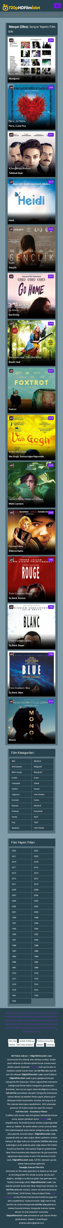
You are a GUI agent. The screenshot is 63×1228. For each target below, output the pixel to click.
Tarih (36, 822)
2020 (36, 856)
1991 (14, 940)
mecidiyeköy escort (31, 1031)
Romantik (38, 811)
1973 (14, 990)
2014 (36, 873)
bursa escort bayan (48, 1013)
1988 (36, 945)
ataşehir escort (12, 1013)
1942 (14, 1001)
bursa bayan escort (14, 1017)
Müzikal (37, 805)
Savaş (14, 817)
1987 (14, 951)
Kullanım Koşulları (45, 1041)
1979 (14, 973)
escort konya (27, 1028)
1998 (36, 917)
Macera (15, 805)
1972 (36, 990)
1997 (14, 923)
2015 (14, 873)
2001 (14, 912)
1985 (14, 956)
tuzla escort (11, 1020)
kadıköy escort (24, 1024)
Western (15, 828)
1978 (36, 973)
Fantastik (16, 783)
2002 (36, 906)
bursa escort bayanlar (33, 1017)
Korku (36, 800)
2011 (14, 884)
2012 (36, 878)
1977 (14, 979)
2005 (14, 901)
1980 (36, 967)
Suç (13, 822)
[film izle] (21, 6)
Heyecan (16, 794)
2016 (36, 867)
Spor (36, 817)
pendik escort (51, 1020)
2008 (36, 890)
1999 (14, 917)
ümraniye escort (38, 1024)
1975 (14, 984)
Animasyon (17, 766)
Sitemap (50, 1045)
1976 (36, 979)
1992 (36, 934)
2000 (36, 912)
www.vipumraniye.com (29, 1013)
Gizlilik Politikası (27, 1041)
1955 (36, 995)
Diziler (14, 778)
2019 (14, 862)
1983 (14, 962)
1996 (36, 923)
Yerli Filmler (39, 828)
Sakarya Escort (50, 1017)
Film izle (12, 1041)
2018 (36, 862)
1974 (36, 984)
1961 (14, 995)
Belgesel (38, 766)
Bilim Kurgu (17, 772)
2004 (36, 901)
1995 (14, 929)
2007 (14, 895)
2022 (36, 851)
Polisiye (15, 811)
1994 (36, 929)
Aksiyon (37, 761)
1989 (14, 945)
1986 (36, 951)
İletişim (40, 1045)
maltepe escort (37, 1020)
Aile (13, 761)
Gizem (37, 789)
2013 (14, 878)
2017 (14, 867)
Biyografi (38, 772)
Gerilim (15, 789)
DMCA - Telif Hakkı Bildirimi (21, 1045)
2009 (14, 890)
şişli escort (51, 1028)
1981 (14, 967)
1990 (36, 940)
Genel (36, 783)
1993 (14, 934)
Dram (36, 778)
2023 (14, 851)
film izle (43, 1119)
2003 (14, 906)
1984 (36, 956)
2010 (36, 884)
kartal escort (11, 1024)
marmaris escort (13, 1028)
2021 (14, 856)
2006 (36, 895)
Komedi (15, 800)
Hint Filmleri (39, 794)
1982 (36, 962)
